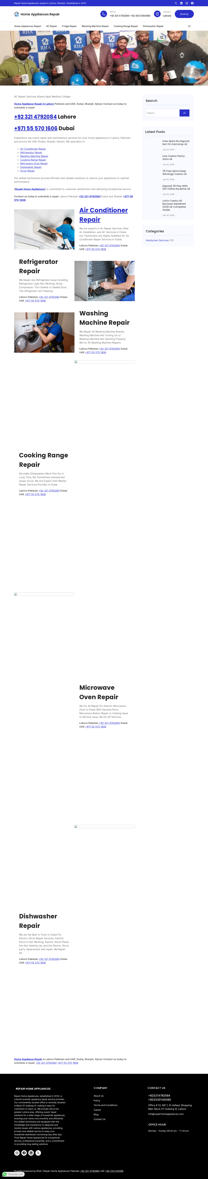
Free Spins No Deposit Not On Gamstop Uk (176, 143)
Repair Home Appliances (30, 189)
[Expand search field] (189, 26)
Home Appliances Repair (40, 14)
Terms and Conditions (105, 1105)
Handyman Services (157, 240)
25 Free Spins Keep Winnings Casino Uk (174, 173)
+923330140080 (159, 1099)
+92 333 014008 (114, 1171)
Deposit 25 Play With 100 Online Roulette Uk (176, 187)
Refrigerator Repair (31, 152)
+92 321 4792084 (119, 15)
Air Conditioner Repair (33, 148)
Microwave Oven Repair (34, 163)
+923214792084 (159, 1095)
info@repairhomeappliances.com (166, 1114)
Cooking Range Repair (33, 159)
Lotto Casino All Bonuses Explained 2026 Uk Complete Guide (174, 205)
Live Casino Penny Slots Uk (173, 158)
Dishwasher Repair (31, 167)
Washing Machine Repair (34, 156)
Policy (97, 1100)
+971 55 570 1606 (36, 128)
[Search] (184, 113)
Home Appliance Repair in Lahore (34, 103)
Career (97, 1109)
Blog (96, 1114)
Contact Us (100, 1119)
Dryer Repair (27, 170)
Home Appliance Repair (28, 1059)
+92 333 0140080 (140, 15)
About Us (99, 1095)
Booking (184, 14)
